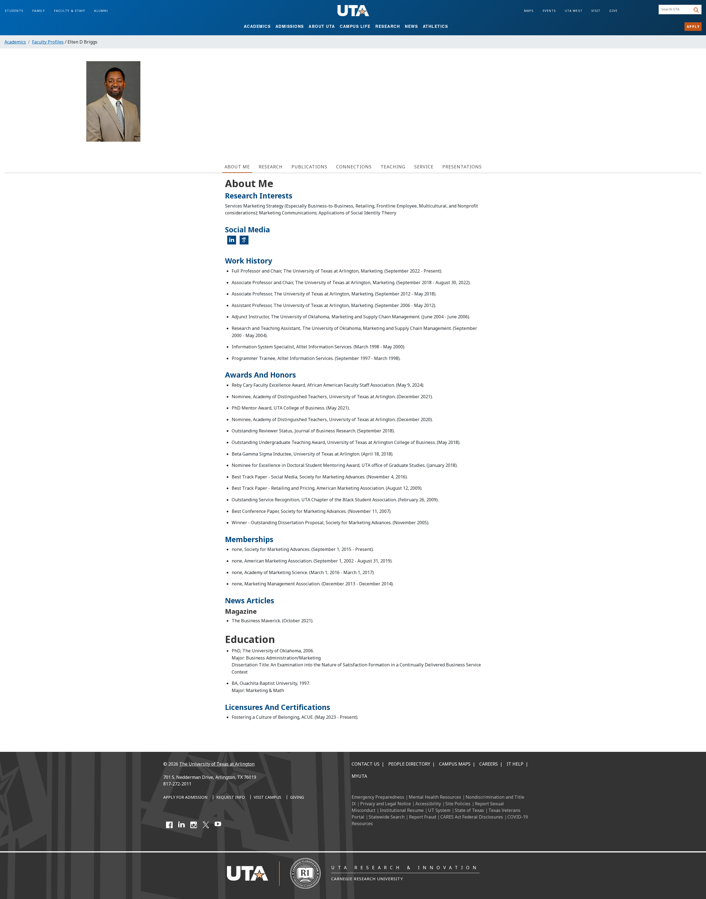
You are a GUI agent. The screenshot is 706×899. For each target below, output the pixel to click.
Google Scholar (246, 242)
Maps (529, 11)
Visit (595, 11)
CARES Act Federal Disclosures (471, 817)
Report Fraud (422, 817)
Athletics (435, 26)
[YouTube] (218, 825)
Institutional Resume (402, 810)
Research (387, 26)
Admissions (290, 26)
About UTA (322, 26)
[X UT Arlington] (205, 825)
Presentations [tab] (462, 167)
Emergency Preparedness (378, 797)
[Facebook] (169, 825)
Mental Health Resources (435, 797)
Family (38, 11)
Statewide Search (387, 817)
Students (14, 11)
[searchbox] (675, 9)
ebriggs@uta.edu (669, 99)
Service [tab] (424, 167)
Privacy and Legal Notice (385, 804)
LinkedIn (233, 242)
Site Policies (457, 804)
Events (549, 11)
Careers (488, 764)
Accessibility (428, 804)
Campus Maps (454, 764)
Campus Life (355, 26)
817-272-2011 (177, 784)
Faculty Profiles (48, 42)
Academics (257, 26)
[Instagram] (193, 825)
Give (613, 11)
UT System (439, 810)
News (411, 26)
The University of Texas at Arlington (217, 764)
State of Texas (469, 810)
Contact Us (365, 764)
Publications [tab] (309, 167)
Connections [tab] (354, 167)
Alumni (101, 11)
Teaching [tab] (393, 167)
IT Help (515, 764)
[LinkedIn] (181, 825)
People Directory (409, 764)
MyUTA (359, 776)
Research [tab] (271, 167)
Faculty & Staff (69, 11)
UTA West (573, 11)
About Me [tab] (237, 167)
